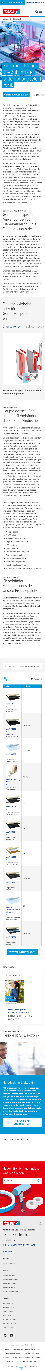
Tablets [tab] (29, 326)
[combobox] (20, 1180)
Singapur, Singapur (9, 1319)
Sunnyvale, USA (8, 1303)
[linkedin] (5, 1336)
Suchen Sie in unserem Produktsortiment (22, 666)
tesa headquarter (9, 1263)
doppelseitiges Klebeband (21, 438)
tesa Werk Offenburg (10, 1279)
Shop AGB (6, 1357)
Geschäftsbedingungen (31, 1353)
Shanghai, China (8, 1307)
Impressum (14, 1345)
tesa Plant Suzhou (9, 1283)
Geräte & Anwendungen (16, 95)
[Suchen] (37, 11)
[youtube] (11, 1336)
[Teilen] (7, 706)
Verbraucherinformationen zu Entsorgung (27, 1357)
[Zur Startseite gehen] (2, 2)
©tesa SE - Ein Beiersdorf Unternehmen (22, 1366)
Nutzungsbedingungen (13, 1353)
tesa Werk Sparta (9, 1287)
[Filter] (5, 679)
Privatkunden (15, 2)
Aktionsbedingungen (30, 1361)
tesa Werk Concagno (10, 1291)
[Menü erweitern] (40, 11)
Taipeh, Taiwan (8, 1311)
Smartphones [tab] (12, 326)
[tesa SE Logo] (11, 11)
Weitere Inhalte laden (22, 952)
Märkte (5, 19)
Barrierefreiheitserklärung (14, 1349)
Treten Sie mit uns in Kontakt (23, 1122)
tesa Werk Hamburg (10, 1275)
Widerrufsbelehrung (14, 1361)
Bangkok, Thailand (9, 1323)
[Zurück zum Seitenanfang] (40, 1223)
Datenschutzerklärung (27, 1345)
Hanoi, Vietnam (8, 1327)
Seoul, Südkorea (8, 1315)
